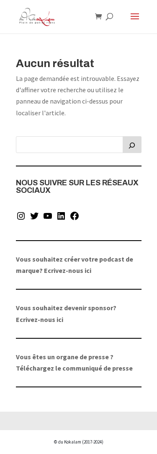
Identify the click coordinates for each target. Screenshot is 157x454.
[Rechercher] (132, 144)
